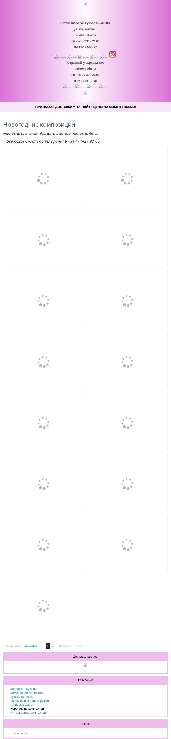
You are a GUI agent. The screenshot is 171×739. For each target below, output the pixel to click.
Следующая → (32, 645)
